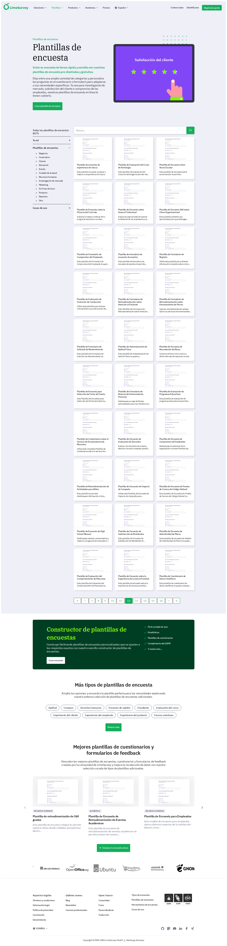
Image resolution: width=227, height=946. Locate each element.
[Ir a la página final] (176, 601)
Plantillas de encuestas (45, 147)
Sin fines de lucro (47, 188)
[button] (40, 7)
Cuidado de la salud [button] (36, 173)
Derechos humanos (90, 707)
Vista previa (155, 73)
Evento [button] (36, 169)
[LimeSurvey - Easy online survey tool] (16, 7)
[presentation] (25, 808)
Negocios (43, 153)
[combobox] (134, 130)
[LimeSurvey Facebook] (186, 928)
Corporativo (44, 157)
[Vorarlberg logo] (124, 868)
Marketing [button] (36, 185)
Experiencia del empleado (99, 715)
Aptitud (52, 707)
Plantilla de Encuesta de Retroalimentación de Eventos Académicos (107, 820)
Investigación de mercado (51, 180)
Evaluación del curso (167, 707)
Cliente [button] (36, 161)
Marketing (43, 184)
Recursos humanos (48, 177)
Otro (41, 200)
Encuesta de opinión (119, 707)
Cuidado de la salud (48, 173)
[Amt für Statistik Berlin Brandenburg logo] (151, 868)
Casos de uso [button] (40, 207)
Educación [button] (36, 165)
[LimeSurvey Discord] (175, 928)
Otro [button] (36, 201)
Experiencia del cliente (65, 715)
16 (161, 600)
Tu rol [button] (36, 140)
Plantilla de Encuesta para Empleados (167, 816)
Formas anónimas (164, 715)
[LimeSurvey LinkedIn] (180, 928)
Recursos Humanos (43, 811)
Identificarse (193, 7)
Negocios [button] (36, 153)
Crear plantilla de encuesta (47, 106)
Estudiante (143, 707)
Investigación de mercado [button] (36, 181)
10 (112, 600)
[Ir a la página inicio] (77, 601)
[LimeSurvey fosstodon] (168, 928)
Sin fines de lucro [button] (36, 189)
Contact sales (177, 7)
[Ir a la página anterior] (84, 601)
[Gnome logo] (179, 868)
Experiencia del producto (133, 715)
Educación (44, 165)
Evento (42, 169)
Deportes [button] (36, 197)
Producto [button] (36, 193)
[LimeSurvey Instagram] (192, 928)
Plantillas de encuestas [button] (64, 148)
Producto (43, 192)
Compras (68, 707)
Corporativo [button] (36, 157)
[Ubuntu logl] (96, 868)
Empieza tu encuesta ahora (115, 847)
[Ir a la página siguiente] (168, 601)
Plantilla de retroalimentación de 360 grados (56, 818)
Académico (95, 811)
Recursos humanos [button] (36, 177)
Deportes (43, 196)
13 (136, 600)
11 (120, 600)
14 (144, 600)
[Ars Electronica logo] (41, 868)
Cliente (42, 161)
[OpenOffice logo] (68, 868)
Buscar (190, 130)
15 (152, 600)
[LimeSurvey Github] (162, 928)
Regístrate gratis (212, 7)
